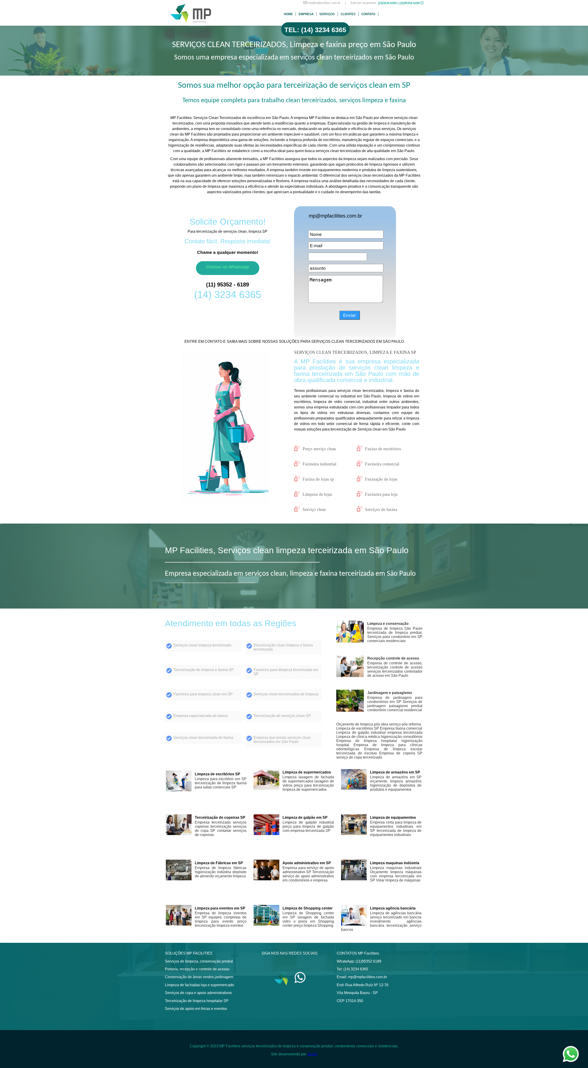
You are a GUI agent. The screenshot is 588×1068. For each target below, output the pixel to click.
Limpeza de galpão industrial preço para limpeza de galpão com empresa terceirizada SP (308, 826)
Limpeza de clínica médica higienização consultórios (379, 737)
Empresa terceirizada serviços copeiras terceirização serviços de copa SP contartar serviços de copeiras (220, 828)
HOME (288, 14)
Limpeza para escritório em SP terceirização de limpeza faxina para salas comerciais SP (220, 783)
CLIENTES (348, 14)
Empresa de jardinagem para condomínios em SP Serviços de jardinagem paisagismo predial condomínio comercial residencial (394, 704)
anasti (312, 1054)
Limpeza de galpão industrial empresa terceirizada (379, 732)
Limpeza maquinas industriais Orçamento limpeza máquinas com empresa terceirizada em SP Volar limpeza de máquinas (395, 874)
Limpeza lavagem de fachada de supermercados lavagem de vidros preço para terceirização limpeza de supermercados (308, 783)
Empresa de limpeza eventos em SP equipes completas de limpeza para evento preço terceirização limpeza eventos (220, 919)
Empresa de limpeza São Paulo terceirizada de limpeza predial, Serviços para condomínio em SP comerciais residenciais (394, 634)
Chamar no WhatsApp (227, 266)
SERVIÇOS (327, 14)
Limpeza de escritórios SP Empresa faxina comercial (379, 728)
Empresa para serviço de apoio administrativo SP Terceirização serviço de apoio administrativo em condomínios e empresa (308, 874)
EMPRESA (306, 14)
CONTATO (368, 14)
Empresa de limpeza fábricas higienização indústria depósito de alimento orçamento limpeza (220, 872)
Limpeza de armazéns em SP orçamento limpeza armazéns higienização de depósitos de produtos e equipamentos (395, 783)
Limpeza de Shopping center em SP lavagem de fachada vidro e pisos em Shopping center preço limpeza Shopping (308, 919)
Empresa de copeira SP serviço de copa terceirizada (379, 755)
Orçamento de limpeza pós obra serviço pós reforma (378, 724)
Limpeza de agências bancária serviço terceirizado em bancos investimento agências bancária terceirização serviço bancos (381, 921)
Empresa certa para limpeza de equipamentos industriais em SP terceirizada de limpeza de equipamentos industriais (395, 828)
